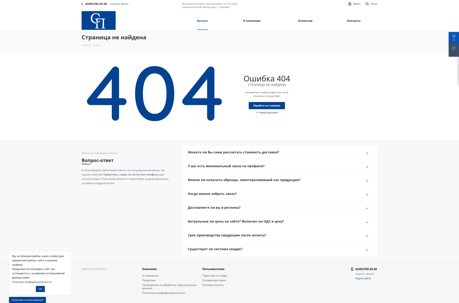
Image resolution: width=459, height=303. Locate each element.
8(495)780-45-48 (366, 269)
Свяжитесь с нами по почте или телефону (130, 174)
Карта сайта (363, 278)
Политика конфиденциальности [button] (31, 282)
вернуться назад (269, 112)
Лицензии (149, 280)
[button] (279, 151)
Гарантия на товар (214, 275)
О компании (150, 275)
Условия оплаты (213, 285)
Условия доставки (214, 280)
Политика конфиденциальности (163, 293)
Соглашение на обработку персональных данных (169, 286)
